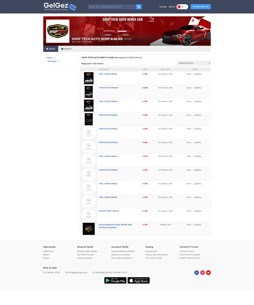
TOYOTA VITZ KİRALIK (108, 88)
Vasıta (49, 58)
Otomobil (51, 61)
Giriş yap (162, 7)
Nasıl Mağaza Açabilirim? (122, 258)
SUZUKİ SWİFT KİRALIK (109, 211)
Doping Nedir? (152, 251)
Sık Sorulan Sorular (154, 258)
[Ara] (139, 6)
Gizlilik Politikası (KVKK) (190, 258)
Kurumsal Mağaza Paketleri (123, 251)
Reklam (46, 255)
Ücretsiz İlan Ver (201, 7)
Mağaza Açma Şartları (120, 255)
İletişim (68, 49)
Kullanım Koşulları (84, 258)
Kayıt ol (172, 7)
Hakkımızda (48, 251)
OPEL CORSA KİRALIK (108, 74)
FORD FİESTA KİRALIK (108, 115)
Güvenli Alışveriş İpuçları (190, 255)
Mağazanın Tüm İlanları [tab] (92, 63)
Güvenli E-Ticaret (187, 251)
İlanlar (52, 49)
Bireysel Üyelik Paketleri (87, 251)
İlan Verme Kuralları (85, 255)
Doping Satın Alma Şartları (157, 255)
